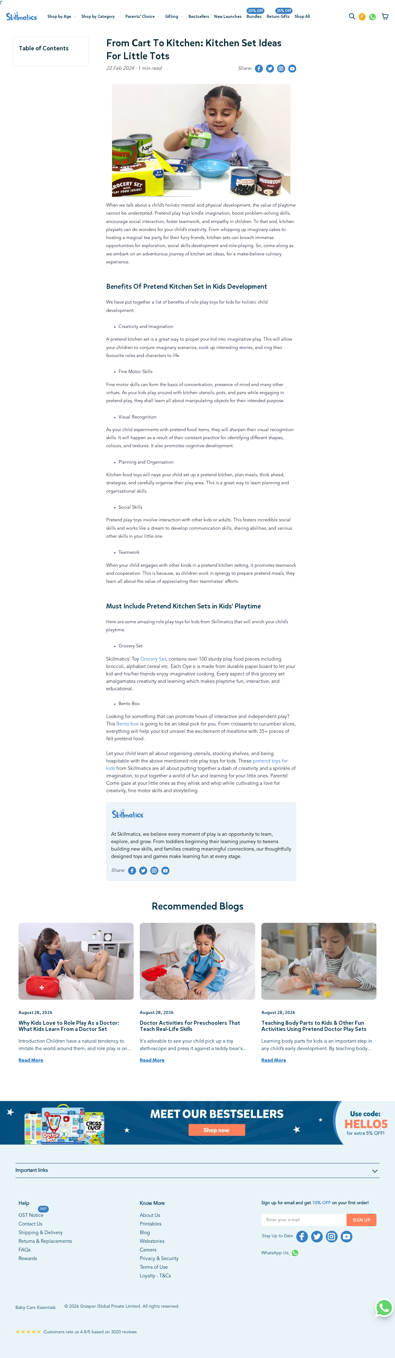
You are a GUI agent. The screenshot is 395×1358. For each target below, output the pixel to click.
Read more (31, 1060)
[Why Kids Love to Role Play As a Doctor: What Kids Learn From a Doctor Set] (76, 961)
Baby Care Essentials (35, 1307)
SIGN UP (361, 1220)
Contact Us (30, 1224)
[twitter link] (270, 69)
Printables (150, 1224)
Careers (148, 1250)
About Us (150, 1215)
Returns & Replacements (45, 1241)
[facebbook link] (259, 69)
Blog (145, 1232)
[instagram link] (281, 69)
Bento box (127, 724)
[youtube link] (292, 69)
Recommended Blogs (197, 906)
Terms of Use (154, 1267)
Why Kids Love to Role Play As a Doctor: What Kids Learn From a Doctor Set (69, 1026)
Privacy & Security (159, 1258)
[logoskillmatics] (21, 16)
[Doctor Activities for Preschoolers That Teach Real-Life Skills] (197, 961)
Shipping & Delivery (41, 1232)
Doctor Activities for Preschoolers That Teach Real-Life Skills (190, 1026)
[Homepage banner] (197, 1123)
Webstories (152, 1241)
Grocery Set (153, 659)
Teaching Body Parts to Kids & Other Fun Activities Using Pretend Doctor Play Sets (314, 1026)
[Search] (353, 17)
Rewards (28, 1258)
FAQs (25, 1250)
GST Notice (31, 1214)
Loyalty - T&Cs (155, 1276)
